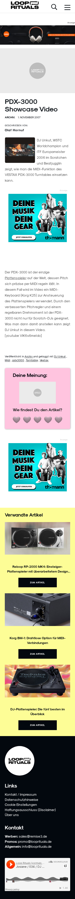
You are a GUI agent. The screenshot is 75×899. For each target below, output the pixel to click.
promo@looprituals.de (35, 841)
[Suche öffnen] (54, 7)
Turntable (32, 360)
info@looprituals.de (37, 846)
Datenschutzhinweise (21, 799)
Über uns (12, 815)
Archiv (29, 356)
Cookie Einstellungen (21, 804)
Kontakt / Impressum (21, 794)
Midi (7, 360)
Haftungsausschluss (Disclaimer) (30, 810)
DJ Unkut (60, 356)
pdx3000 (18, 360)
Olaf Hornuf (14, 130)
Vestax (44, 360)
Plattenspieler (15, 278)
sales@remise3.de (33, 836)
